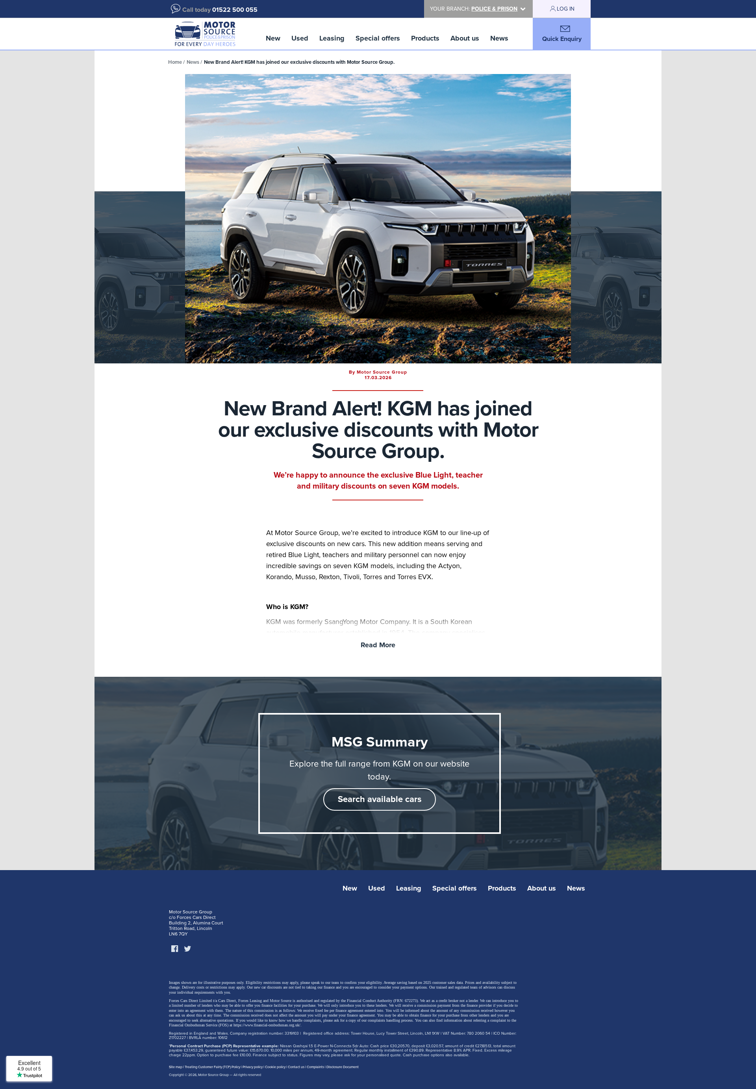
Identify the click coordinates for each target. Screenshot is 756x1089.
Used (299, 38)
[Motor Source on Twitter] (187, 949)
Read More (378, 645)
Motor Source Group (213, 1075)
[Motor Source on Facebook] (174, 949)
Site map (175, 1067)
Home (175, 62)
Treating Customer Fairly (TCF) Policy (212, 1067)
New (273, 38)
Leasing (332, 38)
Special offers (378, 38)
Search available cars (380, 799)
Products (425, 38)
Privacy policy (253, 1067)
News (499, 38)
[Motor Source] (205, 34)
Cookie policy (275, 1067)
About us (464, 38)
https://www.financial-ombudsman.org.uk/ (266, 1025)
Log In (565, 9)
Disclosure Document (342, 1067)
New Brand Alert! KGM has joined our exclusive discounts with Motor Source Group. (299, 62)
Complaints (315, 1067)
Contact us (296, 1067)
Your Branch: (473, 9)
